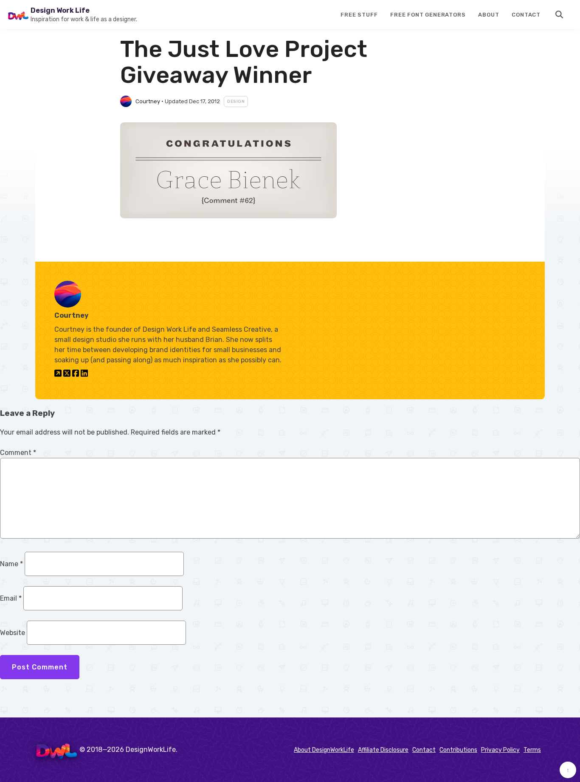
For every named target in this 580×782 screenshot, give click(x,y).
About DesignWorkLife (324, 750)
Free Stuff (359, 14)
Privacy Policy (500, 750)
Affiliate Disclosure (383, 750)
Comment (18, 453)
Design (236, 101)
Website (12, 633)
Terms (532, 750)
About (488, 14)
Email (11, 598)
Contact (526, 14)
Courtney (147, 101)
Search (559, 14)
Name (11, 564)
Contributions (458, 750)
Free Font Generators (427, 14)
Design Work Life (60, 10)
